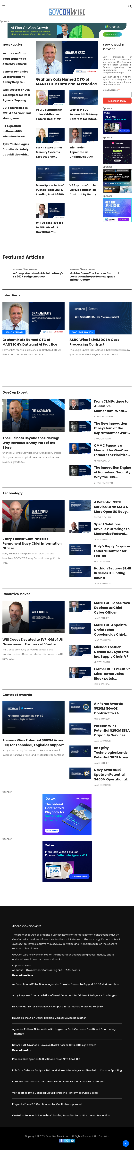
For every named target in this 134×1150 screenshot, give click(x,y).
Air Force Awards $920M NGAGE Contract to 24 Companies (108, 710)
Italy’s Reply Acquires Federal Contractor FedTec (112, 551)
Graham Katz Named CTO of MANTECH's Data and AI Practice (66, 82)
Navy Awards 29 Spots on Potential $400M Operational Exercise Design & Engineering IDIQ (110, 779)
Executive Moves (14, 332)
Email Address (111, 89)
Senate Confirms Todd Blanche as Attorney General (14, 59)
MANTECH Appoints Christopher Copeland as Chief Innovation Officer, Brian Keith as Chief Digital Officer (110, 637)
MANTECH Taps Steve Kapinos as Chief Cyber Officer (112, 608)
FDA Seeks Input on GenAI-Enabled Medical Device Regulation (49, 1018)
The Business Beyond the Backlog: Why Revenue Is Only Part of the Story (30, 443)
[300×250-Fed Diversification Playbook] (67, 814)
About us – (19, 970)
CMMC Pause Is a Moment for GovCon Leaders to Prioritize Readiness (111, 452)
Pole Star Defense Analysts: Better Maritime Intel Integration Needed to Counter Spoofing (67, 1070)
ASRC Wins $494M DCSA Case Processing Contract (94, 342)
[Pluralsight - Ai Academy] (117, 152)
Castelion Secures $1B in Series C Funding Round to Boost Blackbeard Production (61, 1115)
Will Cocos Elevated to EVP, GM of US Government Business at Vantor (32, 642)
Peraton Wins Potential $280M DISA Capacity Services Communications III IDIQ (112, 735)
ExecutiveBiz (21, 1050)
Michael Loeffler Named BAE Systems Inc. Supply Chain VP (111, 652)
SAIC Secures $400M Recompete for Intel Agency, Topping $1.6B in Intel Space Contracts (16, 100)
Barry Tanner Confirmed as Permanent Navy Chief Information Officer (32, 543)
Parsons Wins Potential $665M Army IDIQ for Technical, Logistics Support (33, 742)
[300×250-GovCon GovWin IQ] (67, 861)
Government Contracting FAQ (44, 970)
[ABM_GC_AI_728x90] (67, 30)
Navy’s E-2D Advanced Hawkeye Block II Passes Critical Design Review (54, 1045)
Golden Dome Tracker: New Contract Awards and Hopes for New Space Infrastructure (37, 276)
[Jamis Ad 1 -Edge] (117, 210)
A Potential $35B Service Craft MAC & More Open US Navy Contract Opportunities (111, 511)
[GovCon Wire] (67, 12)
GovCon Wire (101, 1136)
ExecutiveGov (22, 975)
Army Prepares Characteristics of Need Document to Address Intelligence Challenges (64, 995)
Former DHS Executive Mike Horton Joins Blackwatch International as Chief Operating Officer (112, 678)
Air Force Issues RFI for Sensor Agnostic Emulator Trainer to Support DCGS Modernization (65, 984)
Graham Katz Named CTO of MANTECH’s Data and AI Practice (29, 342)
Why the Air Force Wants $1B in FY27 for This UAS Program (93, 274)
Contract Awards (82, 332)
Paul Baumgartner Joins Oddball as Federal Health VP (49, 114)
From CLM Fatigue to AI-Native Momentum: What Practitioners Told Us (111, 408)
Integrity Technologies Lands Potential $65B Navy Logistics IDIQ (111, 754)
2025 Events (73, 970)
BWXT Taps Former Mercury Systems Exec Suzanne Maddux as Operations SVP (49, 157)
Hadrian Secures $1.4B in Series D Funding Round (112, 573)
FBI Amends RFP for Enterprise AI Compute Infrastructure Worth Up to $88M (57, 1006)
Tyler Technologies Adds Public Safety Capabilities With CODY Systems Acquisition (15, 154)
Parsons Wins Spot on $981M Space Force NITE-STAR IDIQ (46, 1059)
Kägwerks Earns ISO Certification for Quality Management (47, 1104)
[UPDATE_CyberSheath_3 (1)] (117, 181)
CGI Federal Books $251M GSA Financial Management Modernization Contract (16, 118)
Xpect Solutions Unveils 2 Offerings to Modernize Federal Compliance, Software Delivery (112, 533)
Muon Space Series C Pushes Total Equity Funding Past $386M (50, 189)
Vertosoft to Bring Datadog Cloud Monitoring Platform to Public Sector (55, 1092)
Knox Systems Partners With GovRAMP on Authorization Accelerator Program (58, 1081)
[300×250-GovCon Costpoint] (117, 122)
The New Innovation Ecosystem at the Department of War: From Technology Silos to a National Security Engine (110, 435)
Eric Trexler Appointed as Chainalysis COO (81, 152)
